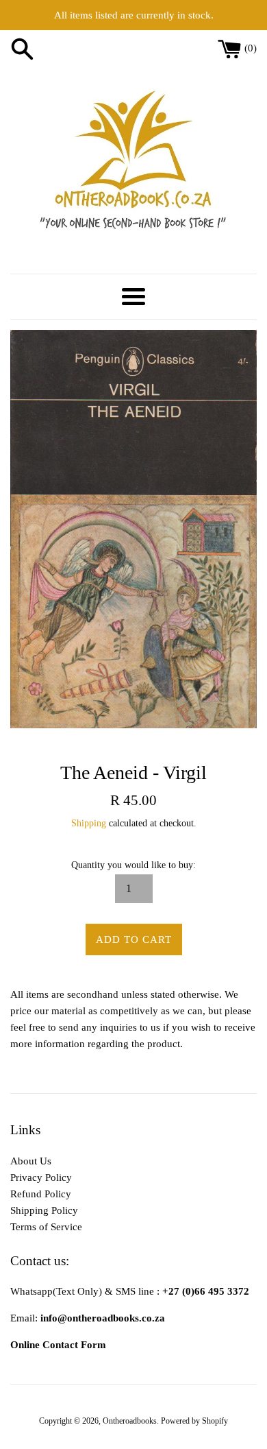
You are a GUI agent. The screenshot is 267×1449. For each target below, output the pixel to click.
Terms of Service (46, 1226)
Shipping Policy (44, 1210)
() (250, 48)
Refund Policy (40, 1193)
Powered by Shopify (194, 1421)
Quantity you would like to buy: (133, 865)
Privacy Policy (41, 1177)
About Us (30, 1160)
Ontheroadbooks (130, 1421)
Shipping (88, 823)
